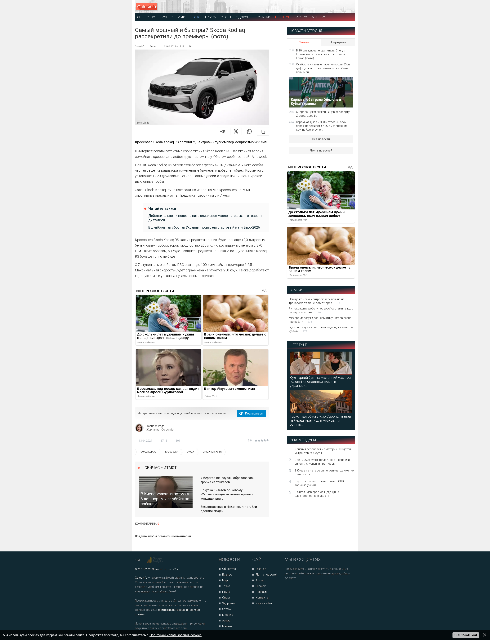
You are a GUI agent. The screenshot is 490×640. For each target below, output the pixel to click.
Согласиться (465, 635)
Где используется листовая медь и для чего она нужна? (321, 329)
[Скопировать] (263, 132)
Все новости (321, 139)
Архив (260, 580)
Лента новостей (321, 150)
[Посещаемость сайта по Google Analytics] (155, 560)
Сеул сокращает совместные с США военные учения (319, 483)
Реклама (261, 591)
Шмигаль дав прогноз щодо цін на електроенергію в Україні (317, 494)
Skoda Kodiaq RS (212, 452)
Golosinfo (146, 6)
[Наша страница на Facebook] (289, 588)
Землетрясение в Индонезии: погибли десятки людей (228, 509)
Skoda (190, 452)
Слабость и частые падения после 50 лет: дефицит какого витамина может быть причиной (324, 68)
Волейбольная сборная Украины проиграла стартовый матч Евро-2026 (204, 227)
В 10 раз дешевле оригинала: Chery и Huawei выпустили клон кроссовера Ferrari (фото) (320, 54)
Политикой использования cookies (175, 635)
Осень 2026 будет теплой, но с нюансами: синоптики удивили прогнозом (322, 461)
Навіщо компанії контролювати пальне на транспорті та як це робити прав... (316, 301)
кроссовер (171, 452)
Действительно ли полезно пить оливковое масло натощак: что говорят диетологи (205, 218)
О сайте (261, 586)
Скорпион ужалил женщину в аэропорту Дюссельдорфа (323, 113)
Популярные (338, 42)
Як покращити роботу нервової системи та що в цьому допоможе (321, 310)
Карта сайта (264, 603)
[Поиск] (335, 6)
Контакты (262, 597)
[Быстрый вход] (348, 6)
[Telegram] (222, 131)
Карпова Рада (155, 425)
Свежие (304, 42)
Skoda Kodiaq (148, 452)
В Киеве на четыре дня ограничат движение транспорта (324, 472)
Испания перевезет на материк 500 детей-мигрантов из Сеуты (323, 451)
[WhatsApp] (249, 131)
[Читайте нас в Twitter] (301, 588)
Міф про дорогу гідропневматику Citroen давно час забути (320, 319)
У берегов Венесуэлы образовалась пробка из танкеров (227, 480)
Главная (261, 568)
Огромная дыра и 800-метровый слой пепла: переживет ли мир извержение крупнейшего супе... (322, 125)
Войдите (141, 536)
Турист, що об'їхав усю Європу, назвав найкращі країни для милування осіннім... (320, 420)
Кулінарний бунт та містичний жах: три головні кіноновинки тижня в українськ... (320, 381)
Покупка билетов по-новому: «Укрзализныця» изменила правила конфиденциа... (226, 494)
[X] (236, 131)
